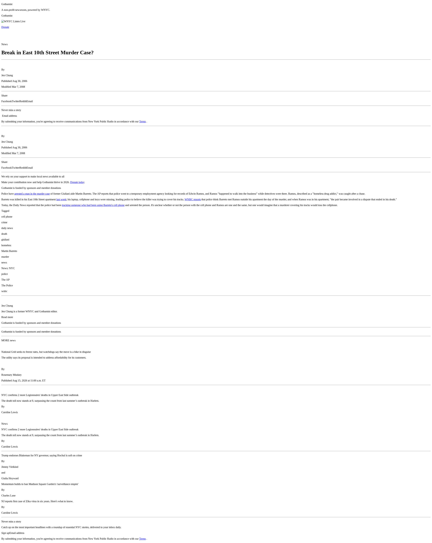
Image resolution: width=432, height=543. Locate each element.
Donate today (77, 182)
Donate (5, 27)
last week (61, 199)
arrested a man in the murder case (32, 193)
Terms (142, 121)
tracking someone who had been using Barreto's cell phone (93, 205)
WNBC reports (193, 199)
